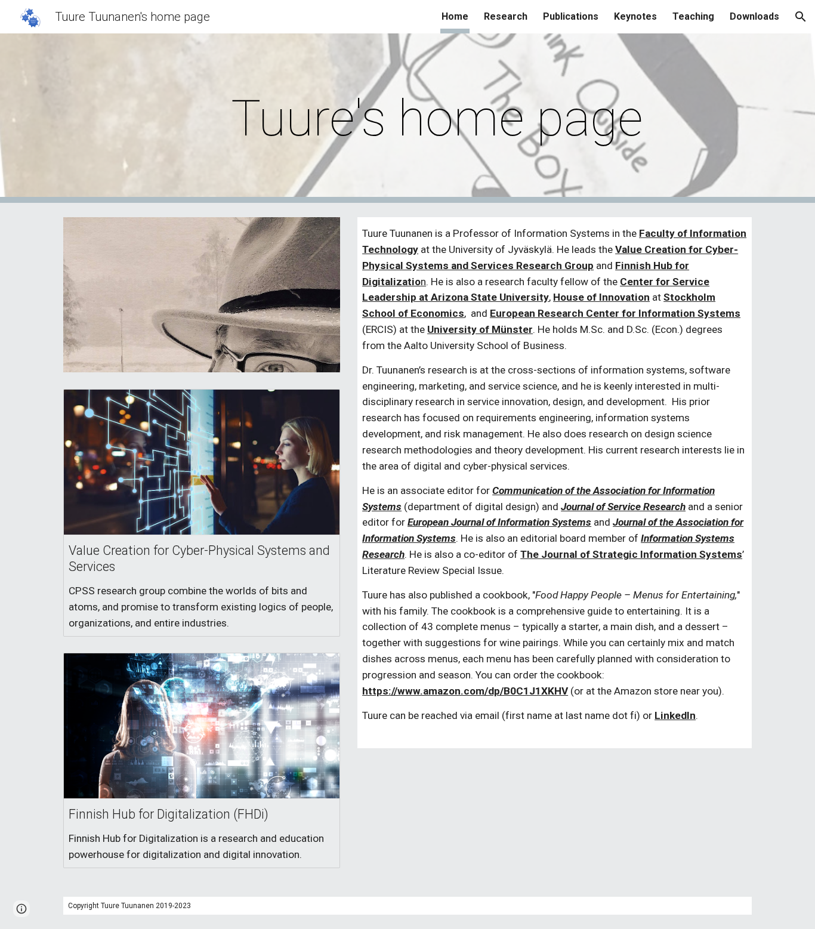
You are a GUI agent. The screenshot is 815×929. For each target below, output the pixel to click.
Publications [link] (570, 16)
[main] (437, 118)
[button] (800, 16)
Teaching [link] (693, 16)
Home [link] (455, 16)
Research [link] (505, 16)
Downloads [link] (754, 16)
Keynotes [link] (635, 16)
